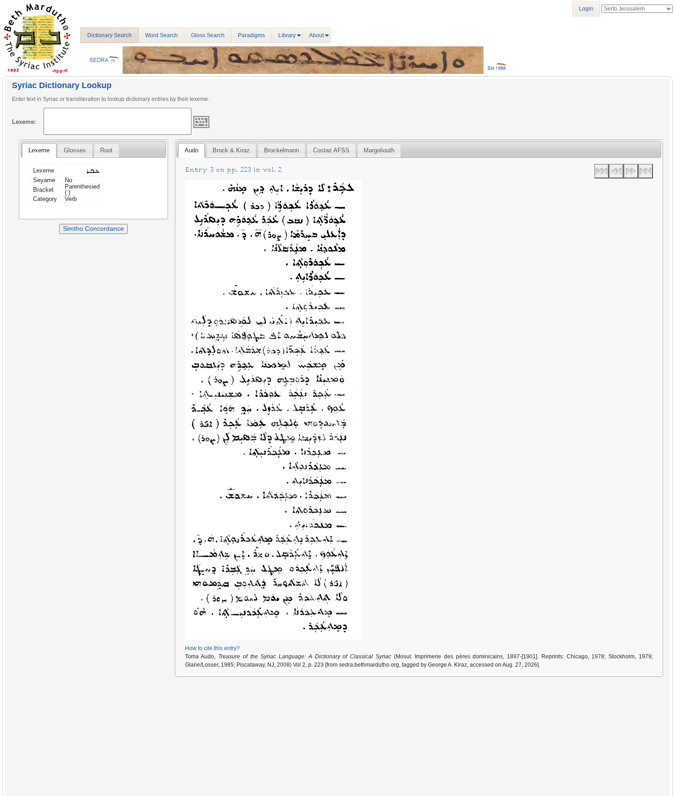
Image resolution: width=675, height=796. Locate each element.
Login (586, 9)
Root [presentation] (106, 150)
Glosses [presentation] (75, 150)
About (316, 35)
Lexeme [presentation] (39, 150)
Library (287, 35)
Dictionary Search (109, 35)
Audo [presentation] (191, 150)
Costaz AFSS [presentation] (331, 150)
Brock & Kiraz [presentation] (231, 150)
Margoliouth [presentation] (379, 150)
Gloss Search (208, 35)
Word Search (161, 35)
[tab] (39, 150)
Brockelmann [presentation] (281, 150)
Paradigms (251, 35)
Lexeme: (24, 121)
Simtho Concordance (93, 228)
